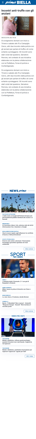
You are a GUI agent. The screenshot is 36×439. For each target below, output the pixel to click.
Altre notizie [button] (29, 249)
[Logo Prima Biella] (18, 2)
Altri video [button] (29, 356)
